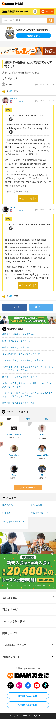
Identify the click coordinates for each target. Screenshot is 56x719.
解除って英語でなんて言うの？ (16, 347)
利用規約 (6, 513)
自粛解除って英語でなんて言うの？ (18, 402)
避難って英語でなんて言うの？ (16, 340)
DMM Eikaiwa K (14, 434)
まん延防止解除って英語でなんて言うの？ (21, 353)
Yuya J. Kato (14, 455)
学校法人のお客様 (27, 704)
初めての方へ (8, 505)
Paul (42, 435)
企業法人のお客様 (27, 695)
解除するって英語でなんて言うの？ (18, 334)
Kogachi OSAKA (42, 455)
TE (42, 475)
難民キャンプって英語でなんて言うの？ (20, 376)
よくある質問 (36, 505)
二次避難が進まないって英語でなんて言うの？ (23, 360)
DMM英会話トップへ (40, 513)
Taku (14, 475)
